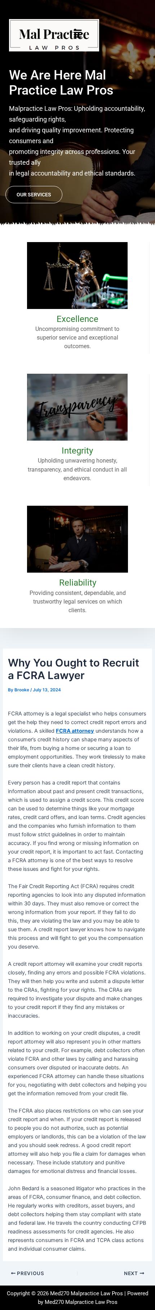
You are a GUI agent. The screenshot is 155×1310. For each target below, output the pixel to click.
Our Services (34, 194)
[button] (77, 33)
